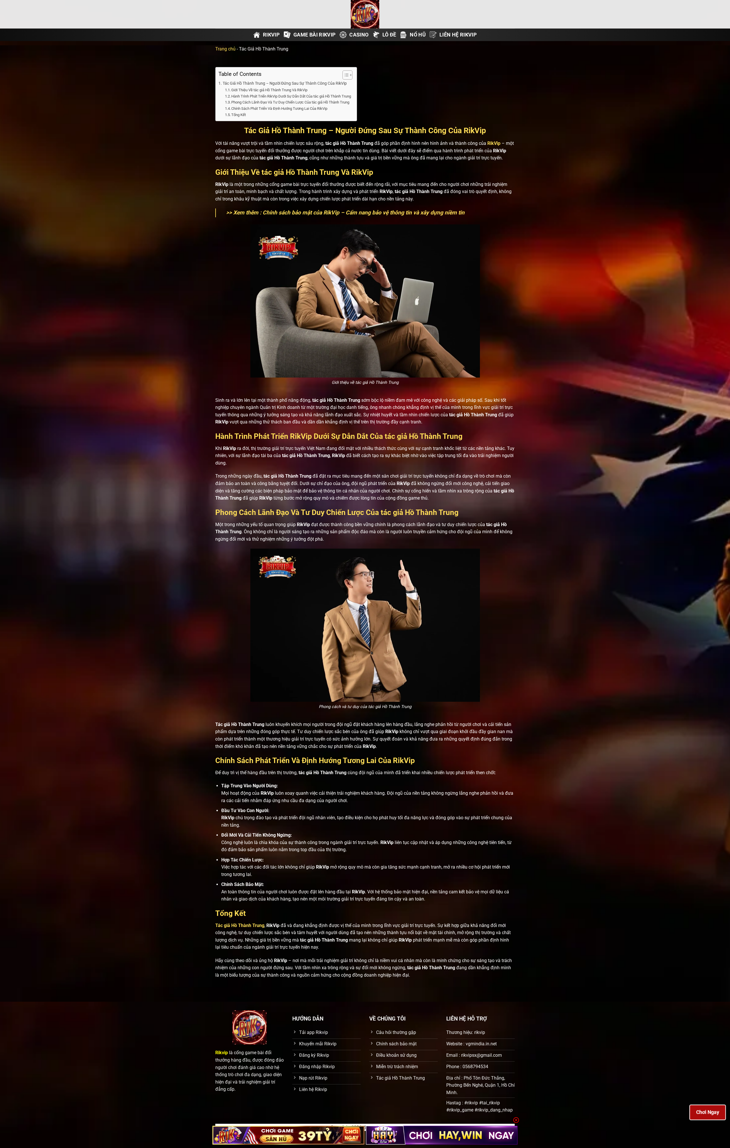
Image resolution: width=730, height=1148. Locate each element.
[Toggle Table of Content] (344, 75)
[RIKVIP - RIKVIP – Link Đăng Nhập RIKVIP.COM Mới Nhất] (365, 14)
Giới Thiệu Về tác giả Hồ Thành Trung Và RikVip (269, 90)
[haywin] (442, 1135)
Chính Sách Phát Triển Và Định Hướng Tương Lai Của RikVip (279, 108)
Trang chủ (225, 49)
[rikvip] (288, 1135)
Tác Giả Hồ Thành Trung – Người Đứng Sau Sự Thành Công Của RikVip (285, 83)
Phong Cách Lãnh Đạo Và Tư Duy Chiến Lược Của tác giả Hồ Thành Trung (290, 102)
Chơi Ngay (707, 1112)
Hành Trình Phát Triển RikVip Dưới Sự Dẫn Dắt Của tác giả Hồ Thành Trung (291, 96)
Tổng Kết (238, 115)
